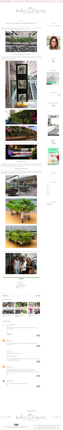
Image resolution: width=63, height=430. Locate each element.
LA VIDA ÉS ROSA (9, 380)
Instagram (48, 193)
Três (37, 251)
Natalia (8, 350)
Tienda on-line (39, 1)
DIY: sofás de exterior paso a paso (7, 316)
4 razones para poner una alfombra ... (20, 316)
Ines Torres (20, 25)
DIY (23, 1)
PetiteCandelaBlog (11, 324)
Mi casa (19, 1)
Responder (38, 335)
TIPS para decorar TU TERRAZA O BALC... (34, 316)
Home (15, 1)
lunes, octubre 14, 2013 (9, 325)
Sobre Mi (45, 1)
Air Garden (31, 251)
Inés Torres (11, 426)
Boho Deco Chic (53, 427)
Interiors (33, 1)
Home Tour (27, 1)
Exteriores (21, 20)
